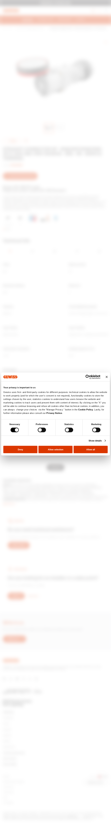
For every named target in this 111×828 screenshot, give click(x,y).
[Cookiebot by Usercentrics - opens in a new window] (87, 377)
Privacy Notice (54, 413)
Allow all (90, 449)
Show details (95, 440)
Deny (20, 449)
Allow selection (55, 449)
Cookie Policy (85, 409)
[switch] (42, 430)
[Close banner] (107, 377)
